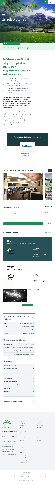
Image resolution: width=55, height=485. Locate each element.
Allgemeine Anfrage (23, 48)
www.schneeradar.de (24, 460)
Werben (41, 477)
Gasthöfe (39, 444)
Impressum (9, 477)
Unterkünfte (22, 423)
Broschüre (10, 48)
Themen (21, 429)
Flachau (21, 446)
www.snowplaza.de (23, 459)
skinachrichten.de (23, 462)
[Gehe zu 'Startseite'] (3, 3)
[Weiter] (50, 170)
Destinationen (22, 425)
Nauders (21, 442)
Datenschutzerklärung (26, 477)
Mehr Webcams (27, 305)
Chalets (39, 440)
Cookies (35, 477)
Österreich (11, 11)
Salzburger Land (9, 117)
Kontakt (46, 477)
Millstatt (21, 444)
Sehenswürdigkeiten (24, 431)
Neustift (21, 447)
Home (20, 421)
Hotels (38, 442)
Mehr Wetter (48, 232)
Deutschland (40, 425)
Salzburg (18, 11)
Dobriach (21, 440)
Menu (51, 2)
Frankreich (39, 423)
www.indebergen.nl (23, 455)
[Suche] (46, 2)
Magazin (21, 427)
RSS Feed (21, 433)
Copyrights (16, 477)
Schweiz (39, 427)
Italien (38, 429)
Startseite (4, 11)
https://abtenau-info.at (28, 333)
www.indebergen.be (23, 457)
